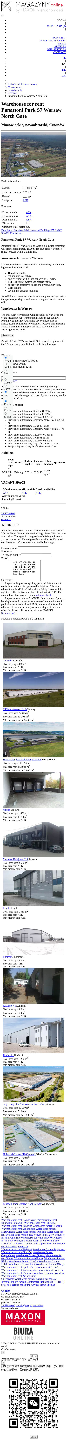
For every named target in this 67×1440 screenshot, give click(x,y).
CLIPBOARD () (56, 26)
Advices (35, 1284)
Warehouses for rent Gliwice (28, 1258)
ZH (64, 75)
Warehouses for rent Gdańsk (30, 1255)
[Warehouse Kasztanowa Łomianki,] (33, 1002)
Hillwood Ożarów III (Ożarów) (19, 1154)
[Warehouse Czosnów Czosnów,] (33, 657)
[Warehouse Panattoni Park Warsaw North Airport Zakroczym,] (33, 1201)
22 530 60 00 (8, 1305)
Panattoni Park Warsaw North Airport (22, 1203)
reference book (44, 595)
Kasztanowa (9, 1005)
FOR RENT (59, 37)
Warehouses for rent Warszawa (17, 1273)
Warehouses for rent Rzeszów (16, 1270)
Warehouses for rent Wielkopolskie (30, 1243)
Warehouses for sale (46, 1279)
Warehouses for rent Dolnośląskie (18, 1220)
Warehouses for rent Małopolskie (18, 1228)
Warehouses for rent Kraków (23, 1261)
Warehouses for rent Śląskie (35, 1237)
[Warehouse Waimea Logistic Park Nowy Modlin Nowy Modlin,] (33, 756)
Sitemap (51, 1284)
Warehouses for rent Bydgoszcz (49, 1249)
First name (6, 551)
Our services (7, 1279)
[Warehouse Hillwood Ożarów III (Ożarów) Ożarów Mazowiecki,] (33, 1151)
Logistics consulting (20, 1284)
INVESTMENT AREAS (53, 40)
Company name (9, 548)
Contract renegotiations (39, 1281)
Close (33, 1356)
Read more (8, 335)
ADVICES (60, 46)
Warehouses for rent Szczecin (48, 1270)
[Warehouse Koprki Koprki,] (33, 905)
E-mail (4, 558)
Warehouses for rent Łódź (22, 1264)
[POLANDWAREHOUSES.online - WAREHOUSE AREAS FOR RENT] (33, 7)
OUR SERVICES (56, 49)
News (43, 1284)
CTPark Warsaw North (15, 709)
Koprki (7, 908)
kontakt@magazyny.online (29, 1305)
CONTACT (59, 52)
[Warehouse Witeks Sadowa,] (33, 806)
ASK (25, 200)
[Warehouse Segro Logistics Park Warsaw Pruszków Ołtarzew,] (33, 1101)
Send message (8, 613)
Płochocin (8, 1055)
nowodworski (15, 90)
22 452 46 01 (8, 513)
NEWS (62, 43)
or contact (6, 519)
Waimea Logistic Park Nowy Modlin (22, 759)
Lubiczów (8, 956)
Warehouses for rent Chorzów (16, 1252)
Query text (6, 580)
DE (64, 69)
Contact (5, 1290)
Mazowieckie (15, 87)
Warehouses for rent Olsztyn (50, 1264)
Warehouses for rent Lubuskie (16, 1225)
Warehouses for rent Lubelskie (39, 1222)
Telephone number (10, 554)
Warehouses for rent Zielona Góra (18, 1276)
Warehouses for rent (25, 1279)
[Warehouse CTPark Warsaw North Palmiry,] (33, 706)
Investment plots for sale (14, 1281)
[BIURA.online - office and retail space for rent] (23, 1340)
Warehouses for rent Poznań (43, 1267)
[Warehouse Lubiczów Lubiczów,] (33, 954)
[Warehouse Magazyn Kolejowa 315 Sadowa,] (33, 856)
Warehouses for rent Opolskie (31, 1231)
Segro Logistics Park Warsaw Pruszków (24, 1104)
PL (64, 58)
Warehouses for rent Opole (15, 1267)
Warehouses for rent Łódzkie (47, 1225)
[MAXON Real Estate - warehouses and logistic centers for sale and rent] (23, 1324)
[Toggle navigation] (2, 15)
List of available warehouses (22, 84)
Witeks (7, 809)
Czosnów (13, 93)
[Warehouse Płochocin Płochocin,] (33, 1052)
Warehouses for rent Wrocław (49, 1273)
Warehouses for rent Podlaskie (36, 1234)
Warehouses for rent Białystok (16, 1249)
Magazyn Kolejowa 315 (15, 859)
